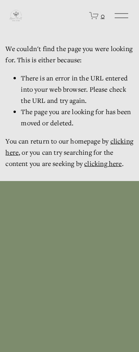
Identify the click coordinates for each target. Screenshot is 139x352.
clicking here (103, 163)
